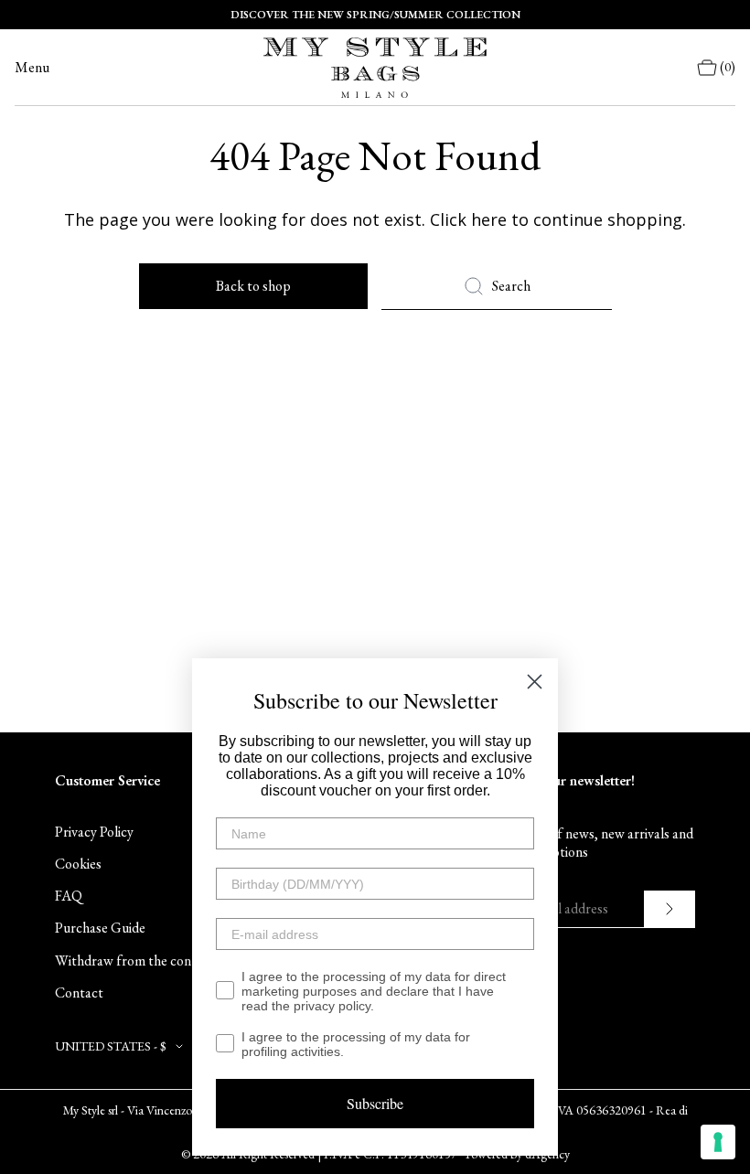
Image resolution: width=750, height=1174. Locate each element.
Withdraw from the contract (137, 960)
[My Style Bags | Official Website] (375, 67)
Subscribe (375, 1103)
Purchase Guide (100, 927)
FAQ (68, 895)
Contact (79, 992)
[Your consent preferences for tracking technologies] (718, 1142)
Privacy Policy (94, 831)
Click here (468, 219)
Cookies (78, 863)
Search (511, 285)
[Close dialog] (535, 682)
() (727, 67)
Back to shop (253, 285)
